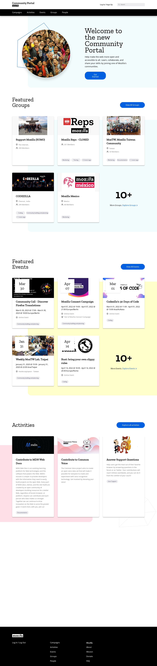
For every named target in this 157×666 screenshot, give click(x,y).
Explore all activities (130, 425)
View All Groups (132, 105)
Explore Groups (129, 205)
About (89, 647)
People (65, 12)
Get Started (95, 75)
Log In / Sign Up (106, 4)
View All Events (132, 266)
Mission (89, 652)
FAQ (88, 661)
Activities (31, 12)
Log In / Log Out (19, 642)
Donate (89, 656)
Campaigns (17, 12)
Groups (53, 12)
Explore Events (128, 368)
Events (42, 12)
